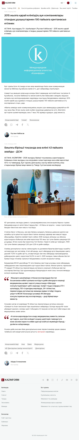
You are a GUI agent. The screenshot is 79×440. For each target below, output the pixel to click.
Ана (23, 344)
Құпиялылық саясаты (48, 395)
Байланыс (4, 422)
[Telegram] (16, 124)
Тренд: (3, 8)
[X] (27, 124)
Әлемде (4, 406)
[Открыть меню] (75, 2)
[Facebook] (22, 124)
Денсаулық (39, 348)
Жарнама (4, 425)
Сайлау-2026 (11, 8)
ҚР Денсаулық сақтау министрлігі (18, 348)
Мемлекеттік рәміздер (49, 399)
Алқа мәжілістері (11, 120)
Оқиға (3, 391)
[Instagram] (5, 124)
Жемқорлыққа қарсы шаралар (51, 403)
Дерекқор (54, 8)
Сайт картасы (6, 418)
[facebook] (57, 380)
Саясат (4, 395)
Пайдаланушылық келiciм (49, 391)
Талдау (3, 399)
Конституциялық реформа (30, 8)
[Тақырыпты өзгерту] (69, 2)
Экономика (34, 120)
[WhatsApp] (11, 124)
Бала (29, 344)
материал (41, 332)
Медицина (38, 344)
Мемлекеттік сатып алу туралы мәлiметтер (56, 406)
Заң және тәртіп (65, 8)
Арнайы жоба (45, 8)
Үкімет (24, 120)
